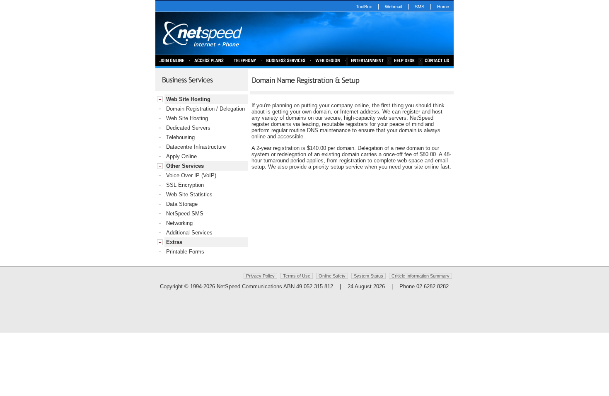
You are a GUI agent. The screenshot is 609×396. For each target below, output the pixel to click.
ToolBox (364, 6)
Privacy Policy (260, 275)
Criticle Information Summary (421, 275)
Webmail (393, 6)
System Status (368, 275)
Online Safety (332, 275)
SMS (419, 6)
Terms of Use (296, 275)
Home (443, 6)
